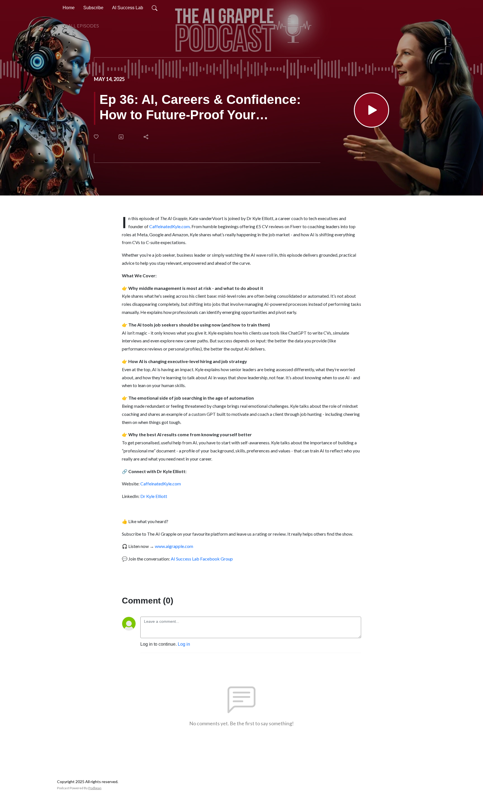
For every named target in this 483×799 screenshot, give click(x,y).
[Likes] (96, 137)
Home (69, 7)
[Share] (146, 137)
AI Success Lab (127, 7)
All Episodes (83, 25)
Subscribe (93, 7)
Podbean (94, 788)
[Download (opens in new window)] (121, 137)
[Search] (155, 7)
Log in (184, 644)
